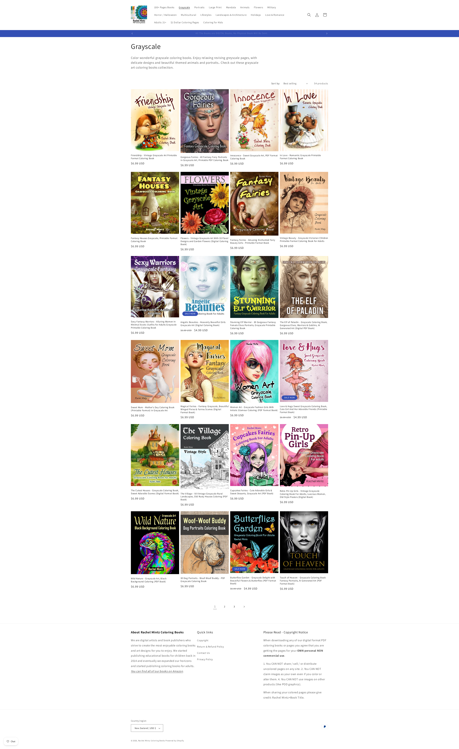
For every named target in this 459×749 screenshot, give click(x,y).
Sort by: (275, 83)
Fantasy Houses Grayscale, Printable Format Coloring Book (154, 240)
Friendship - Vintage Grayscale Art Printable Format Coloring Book (154, 157)
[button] (309, 15)
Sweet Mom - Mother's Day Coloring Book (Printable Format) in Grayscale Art (152, 409)
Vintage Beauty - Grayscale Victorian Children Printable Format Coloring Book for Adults (304, 240)
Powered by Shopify (174, 741)
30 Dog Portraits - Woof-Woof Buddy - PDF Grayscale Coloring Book (203, 580)
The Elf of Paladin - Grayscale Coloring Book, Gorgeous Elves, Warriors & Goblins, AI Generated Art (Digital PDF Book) (303, 325)
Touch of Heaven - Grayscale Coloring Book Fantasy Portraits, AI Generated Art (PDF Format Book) (303, 580)
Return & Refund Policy (210, 646)
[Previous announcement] (132, 33)
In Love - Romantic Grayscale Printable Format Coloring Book (300, 157)
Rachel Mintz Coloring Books (151, 741)
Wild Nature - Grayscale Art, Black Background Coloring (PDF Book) (148, 580)
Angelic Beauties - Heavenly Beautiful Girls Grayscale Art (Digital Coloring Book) (203, 324)
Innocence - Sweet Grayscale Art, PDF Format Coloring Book (254, 157)
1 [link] (215, 606)
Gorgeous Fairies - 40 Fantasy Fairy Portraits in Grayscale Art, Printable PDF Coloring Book (204, 159)
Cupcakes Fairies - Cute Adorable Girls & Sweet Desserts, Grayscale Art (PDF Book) (251, 492)
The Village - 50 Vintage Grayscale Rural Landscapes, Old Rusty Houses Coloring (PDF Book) (204, 496)
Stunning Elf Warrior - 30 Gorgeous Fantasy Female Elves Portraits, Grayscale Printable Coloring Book (253, 325)
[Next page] (244, 607)
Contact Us (203, 653)
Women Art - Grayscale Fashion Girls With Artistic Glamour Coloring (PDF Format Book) (254, 409)
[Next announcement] (327, 33)
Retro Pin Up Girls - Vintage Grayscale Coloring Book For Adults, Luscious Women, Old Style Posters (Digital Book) (303, 493)
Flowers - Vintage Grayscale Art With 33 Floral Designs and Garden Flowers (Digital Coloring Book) (204, 241)
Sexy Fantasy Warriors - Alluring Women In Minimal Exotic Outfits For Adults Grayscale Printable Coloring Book (154, 324)
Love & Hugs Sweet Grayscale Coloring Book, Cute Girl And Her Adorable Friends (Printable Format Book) (303, 409)
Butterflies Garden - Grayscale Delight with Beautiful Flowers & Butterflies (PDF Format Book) (253, 580)
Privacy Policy (205, 659)
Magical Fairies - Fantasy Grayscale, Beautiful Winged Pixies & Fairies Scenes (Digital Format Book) (205, 409)
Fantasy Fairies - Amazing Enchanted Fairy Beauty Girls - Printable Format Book (252, 242)
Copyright (202, 640)
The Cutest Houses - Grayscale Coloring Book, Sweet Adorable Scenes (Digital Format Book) (155, 492)
